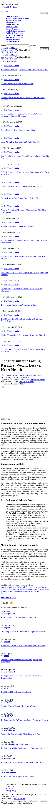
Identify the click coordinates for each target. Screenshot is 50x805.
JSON (6, 12)
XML (11, 52)
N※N (3, 2)
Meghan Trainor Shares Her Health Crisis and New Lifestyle (23, 335)
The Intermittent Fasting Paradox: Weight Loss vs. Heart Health (24, 70)
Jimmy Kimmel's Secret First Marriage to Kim (18, 130)
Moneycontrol (9, 614)
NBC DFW (8, 716)
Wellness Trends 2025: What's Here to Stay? (17, 84)
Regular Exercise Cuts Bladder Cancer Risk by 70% (20, 198)
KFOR (6, 656)
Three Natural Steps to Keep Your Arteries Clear (18, 305)
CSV (11, 12)
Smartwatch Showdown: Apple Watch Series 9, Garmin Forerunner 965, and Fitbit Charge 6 (21, 115)
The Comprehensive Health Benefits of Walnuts (18, 618)
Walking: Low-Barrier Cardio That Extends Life (18, 226)
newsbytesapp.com (11, 772)
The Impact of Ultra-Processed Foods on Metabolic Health (22, 762)
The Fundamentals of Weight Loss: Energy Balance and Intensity (25, 720)
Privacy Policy (11, 791)
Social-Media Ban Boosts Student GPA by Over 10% (20, 142)
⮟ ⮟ (10, 7)
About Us (9, 788)
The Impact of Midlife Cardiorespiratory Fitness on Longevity (23, 748)
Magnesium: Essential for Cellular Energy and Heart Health (23, 646)
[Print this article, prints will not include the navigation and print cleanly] (16, 380)
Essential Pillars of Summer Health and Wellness (19, 706)
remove (10, 50)
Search (3, 46)
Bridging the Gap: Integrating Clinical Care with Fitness (21, 734)
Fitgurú (7, 628)
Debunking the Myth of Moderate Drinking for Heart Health (23, 632)
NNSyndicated (19, 799)
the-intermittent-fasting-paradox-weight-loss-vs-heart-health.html (22, 376)
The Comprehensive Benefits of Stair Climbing (18, 776)
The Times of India (11, 66)
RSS (2, 12)
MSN (6, 688)
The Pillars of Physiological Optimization (16, 692)
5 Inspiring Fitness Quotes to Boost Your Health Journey (21, 186)
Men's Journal (9, 730)
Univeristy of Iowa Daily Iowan (16, 744)
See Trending (44, 13)
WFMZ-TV (8, 702)
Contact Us (10, 786)
